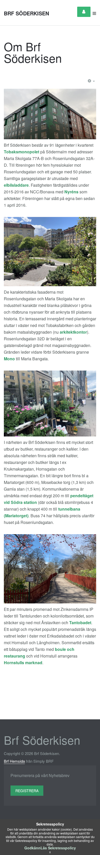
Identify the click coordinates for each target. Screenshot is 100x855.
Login (84, 12)
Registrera (26, 790)
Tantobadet (80, 622)
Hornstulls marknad (23, 662)
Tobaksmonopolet (21, 152)
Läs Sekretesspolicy (58, 847)
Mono (9, 359)
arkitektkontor (73, 332)
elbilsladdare (16, 185)
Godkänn (32, 847)
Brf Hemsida (14, 761)
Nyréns (71, 192)
